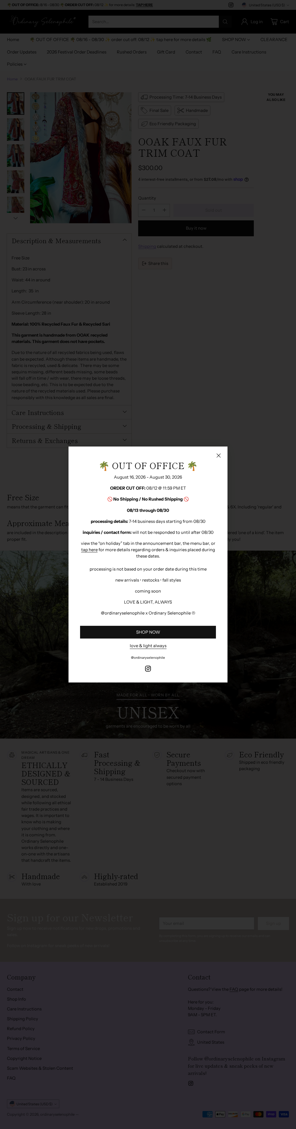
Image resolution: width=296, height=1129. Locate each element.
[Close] (218, 455)
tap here (89, 549)
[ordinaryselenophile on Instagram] (148, 669)
